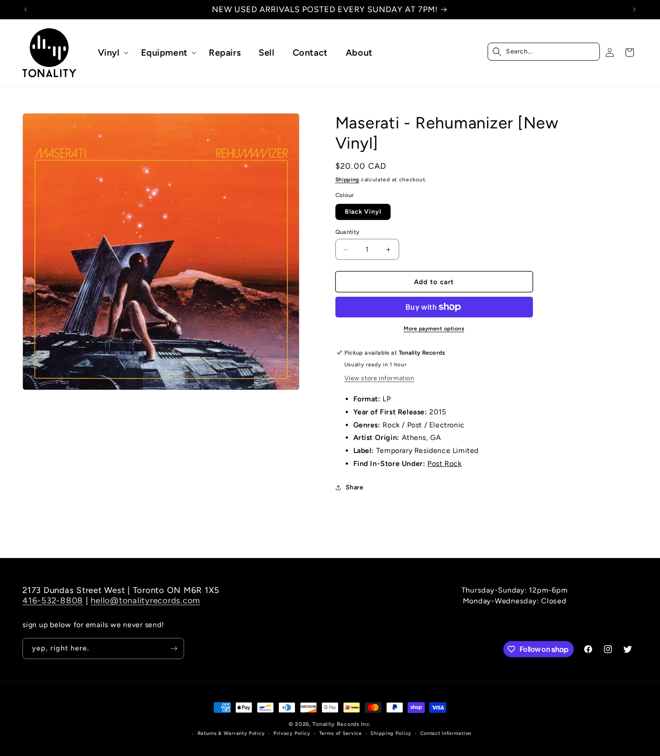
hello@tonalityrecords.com (145, 600)
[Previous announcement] (25, 9)
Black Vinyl (363, 211)
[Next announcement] (634, 9)
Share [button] (355, 487)
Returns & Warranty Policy (231, 733)
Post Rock (444, 463)
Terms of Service (340, 733)
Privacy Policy (291, 733)
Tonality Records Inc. (341, 724)
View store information (379, 378)
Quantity (347, 232)
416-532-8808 (52, 600)
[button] (110, 52)
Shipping (347, 179)
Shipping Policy (390, 733)
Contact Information (445, 733)
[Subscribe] (174, 648)
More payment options (434, 328)
